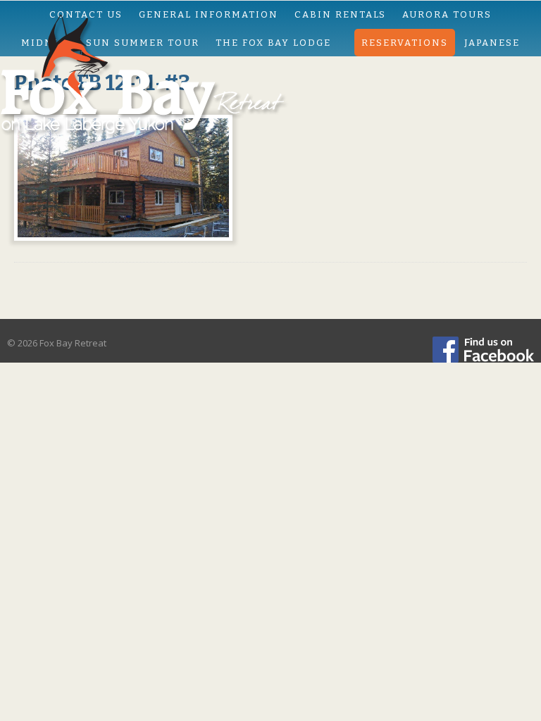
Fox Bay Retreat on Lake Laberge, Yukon (270, 81)
